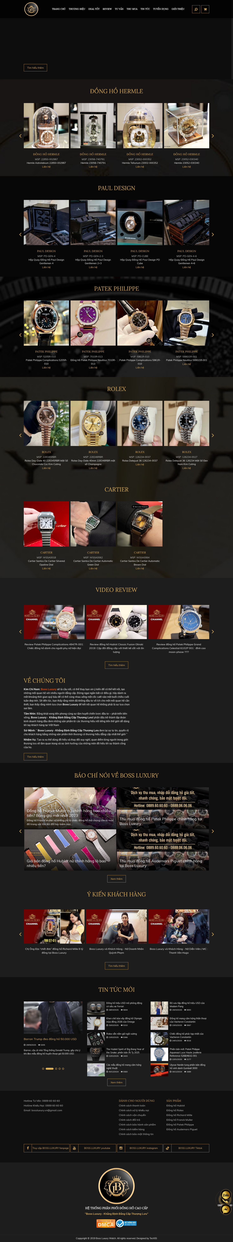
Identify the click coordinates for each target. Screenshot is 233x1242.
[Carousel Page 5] (63, 1069)
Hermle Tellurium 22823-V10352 (93, 162)
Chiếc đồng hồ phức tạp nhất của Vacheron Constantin (186, 1035)
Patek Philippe (116, 288)
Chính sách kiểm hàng (132, 1129)
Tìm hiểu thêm (35, 67)
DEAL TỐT (94, 9)
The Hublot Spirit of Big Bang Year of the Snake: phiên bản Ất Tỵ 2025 (125, 1051)
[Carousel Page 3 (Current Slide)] (53, 1069)
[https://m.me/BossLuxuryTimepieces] (225, 1209)
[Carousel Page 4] (60, 1069)
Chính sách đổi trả (129, 1119)
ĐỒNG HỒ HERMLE (116, 91)
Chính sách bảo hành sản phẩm (137, 1124)
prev (20, 136)
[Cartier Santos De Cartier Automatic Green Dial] (93, 523)
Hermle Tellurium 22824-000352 (46, 162)
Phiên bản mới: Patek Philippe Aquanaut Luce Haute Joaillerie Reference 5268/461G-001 (185, 1052)
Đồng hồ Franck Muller (179, 1119)
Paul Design (116, 188)
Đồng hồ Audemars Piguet (181, 1129)
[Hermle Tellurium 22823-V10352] (93, 125)
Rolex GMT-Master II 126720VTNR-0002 (46, 460)
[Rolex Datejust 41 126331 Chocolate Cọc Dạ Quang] (93, 423)
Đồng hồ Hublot (175, 1105)
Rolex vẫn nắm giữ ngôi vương (121, 1033)
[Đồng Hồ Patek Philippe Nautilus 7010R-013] (186, 323)
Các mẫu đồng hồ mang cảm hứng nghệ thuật (123, 1066)
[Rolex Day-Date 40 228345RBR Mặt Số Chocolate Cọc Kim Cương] (139, 423)
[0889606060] (225, 1194)
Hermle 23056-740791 (186, 162)
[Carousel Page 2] (47, 1069)
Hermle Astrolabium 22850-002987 (139, 162)
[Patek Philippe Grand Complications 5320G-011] (46, 323)
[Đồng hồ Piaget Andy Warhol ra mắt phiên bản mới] (53, 1017)
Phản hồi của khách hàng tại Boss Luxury (179, 948)
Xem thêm (117, 878)
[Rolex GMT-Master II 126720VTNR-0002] (46, 423)
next (213, 136)
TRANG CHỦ (59, 9)
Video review (116, 589)
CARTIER (117, 489)
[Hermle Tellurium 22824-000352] (46, 125)
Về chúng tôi (44, 680)
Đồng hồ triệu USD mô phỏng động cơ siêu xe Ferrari (124, 1005)
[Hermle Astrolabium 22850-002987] (139, 125)
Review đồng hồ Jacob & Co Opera (179, 644)
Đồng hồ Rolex (175, 1110)
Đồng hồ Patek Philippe (180, 1124)
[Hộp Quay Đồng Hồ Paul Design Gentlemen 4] (139, 222)
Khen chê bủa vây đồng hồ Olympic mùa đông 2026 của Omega (124, 1020)
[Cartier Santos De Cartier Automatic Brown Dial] (139, 523)
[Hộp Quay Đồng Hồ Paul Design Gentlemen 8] (93, 222)
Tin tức (145, 9)
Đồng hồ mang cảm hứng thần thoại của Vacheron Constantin (188, 1020)
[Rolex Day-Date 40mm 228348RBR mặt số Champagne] (186, 423)
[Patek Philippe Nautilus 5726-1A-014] (93, 323)
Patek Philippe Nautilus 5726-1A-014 (93, 360)
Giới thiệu (178, 9)
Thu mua (132, 9)
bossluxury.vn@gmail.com (47, 1110)
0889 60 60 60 (51, 1100)
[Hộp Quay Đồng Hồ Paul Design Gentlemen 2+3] (186, 222)
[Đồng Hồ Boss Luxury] (31, 9)
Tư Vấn (119, 9)
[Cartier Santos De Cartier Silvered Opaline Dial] (46, 523)
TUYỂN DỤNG (160, 9)
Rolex (116, 389)
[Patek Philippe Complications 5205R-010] (139, 323)
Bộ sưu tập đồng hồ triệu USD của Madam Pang (187, 1005)
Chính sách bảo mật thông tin (136, 1134)
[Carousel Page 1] (43, 1069)
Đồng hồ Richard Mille (179, 1115)
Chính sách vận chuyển (132, 1115)
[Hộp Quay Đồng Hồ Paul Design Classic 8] (46, 222)
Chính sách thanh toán (132, 1105)
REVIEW (107, 9)
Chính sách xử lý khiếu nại (134, 1110)
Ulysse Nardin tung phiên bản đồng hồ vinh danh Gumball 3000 (187, 1066)
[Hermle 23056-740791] (186, 125)
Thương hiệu (77, 9)
